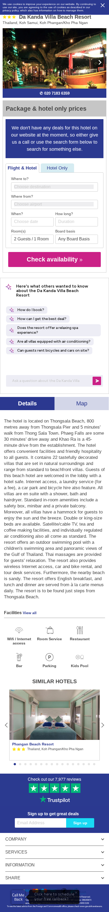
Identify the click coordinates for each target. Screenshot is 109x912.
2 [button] (20, 764)
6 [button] (41, 764)
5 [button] (36, 764)
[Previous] (6, 725)
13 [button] (78, 764)
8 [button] (51, 764)
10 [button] (62, 764)
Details (27, 403)
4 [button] (30, 764)
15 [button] (89, 764)
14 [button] (83, 764)
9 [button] (57, 764)
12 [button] (73, 764)
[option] (54, 725)
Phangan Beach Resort (33, 744)
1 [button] (14, 764)
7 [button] (46, 764)
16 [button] (94, 764)
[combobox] (54, 187)
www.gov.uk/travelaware (91, 906)
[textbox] (57, 187)
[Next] (102, 725)
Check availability (53, 259)
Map (81, 403)
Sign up (80, 823)
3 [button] (25, 764)
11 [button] (67, 764)
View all (30, 613)
